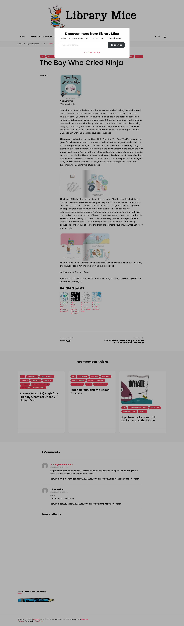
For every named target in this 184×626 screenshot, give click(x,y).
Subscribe (116, 44)
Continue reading (92, 52)
